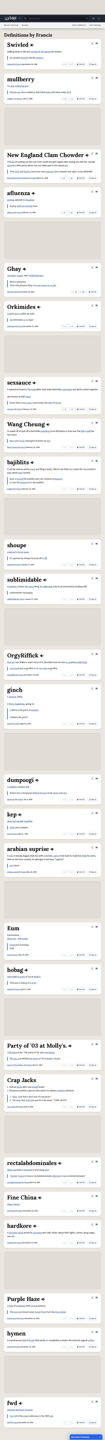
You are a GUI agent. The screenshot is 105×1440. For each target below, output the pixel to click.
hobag (9, 989)
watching (45, 431)
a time (33, 983)
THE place (12, 1052)
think (84, 855)
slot (51, 1416)
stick (69, 92)
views (26, 552)
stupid (20, 275)
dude (48, 92)
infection (56, 1176)
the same (29, 586)
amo (16, 313)
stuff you (21, 206)
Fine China (11, 1211)
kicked (23, 482)
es (24, 320)
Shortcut (19, 1410)
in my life (52, 285)
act (12, 162)
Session (12, 696)
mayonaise (67, 389)
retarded (11, 275)
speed (47, 51)
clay (65, 793)
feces (19, 1087)
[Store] (93, 18)
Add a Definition (79, 25)
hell (82, 431)
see (18, 92)
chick (17, 171)
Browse (25, 25)
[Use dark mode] (99, 18)
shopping (29, 200)
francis (19, 99)
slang (9, 1204)
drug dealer (60, 1312)
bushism (13, 586)
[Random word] (86, 18)
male (33, 389)
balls (9, 472)
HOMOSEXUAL (36, 275)
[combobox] (56, 18)
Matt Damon (40, 793)
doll (27, 786)
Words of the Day (11, 25)
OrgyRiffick (11, 675)
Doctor (14, 1176)
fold (24, 1340)
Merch (93, 64)
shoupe (10, 564)
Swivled (10, 64)
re (20, 827)
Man (12, 440)
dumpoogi (11, 799)
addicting (81, 662)
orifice (91, 1340)
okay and (11, 821)
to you (69, 662)
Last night (14, 668)
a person (11, 552)
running (34, 51)
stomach (28, 1170)
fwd (8, 1422)
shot (47, 1170)
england (49, 171)
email (25, 1416)
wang (22, 440)
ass (40, 668)
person (25, 86)
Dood (12, 945)
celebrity (13, 786)
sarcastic (13, 1232)
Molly (36, 976)
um (14, 938)
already (28, 206)
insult (20, 1232)
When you (11, 1170)
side (50, 402)
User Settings (95, 25)
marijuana (21, 1305)
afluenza (10, 212)
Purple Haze (11, 1318)
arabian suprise (13, 872)
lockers (39, 57)
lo (27, 320)
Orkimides (11, 326)
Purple (37, 1312)
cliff (45, 558)
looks (45, 668)
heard (44, 285)
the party (33, 1058)
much (32, 469)
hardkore (10, 1242)
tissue (32, 1340)
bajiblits (10, 489)
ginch (9, 723)
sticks (55, 793)
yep (18, 821)
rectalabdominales (14, 1182)
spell (88, 431)
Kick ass (11, 662)
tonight (34, 710)
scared (20, 479)
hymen (9, 1347)
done (9, 165)
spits (55, 855)
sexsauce (10, 409)
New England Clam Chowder (17, 178)
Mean (9, 938)
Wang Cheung (12, 447)
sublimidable (12, 599)
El (8, 313)
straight (24, 57)
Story (11, 704)
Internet (11, 1410)
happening (20, 704)
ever (39, 285)
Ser (11, 320)
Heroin (16, 1204)
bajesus (58, 479)
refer (9, 976)
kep (8, 834)
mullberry (10, 99)
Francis (18, 64)
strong (34, 1305)
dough (35, 1087)
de (28, 313)
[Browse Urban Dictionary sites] (12, 18)
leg (59, 402)
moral (20, 552)
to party (21, 976)
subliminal (47, 586)
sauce (28, 396)
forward (29, 1410)
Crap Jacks (11, 1107)
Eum (8, 955)
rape (12, 86)
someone (37, 1232)
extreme (61, 1090)
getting (10, 200)
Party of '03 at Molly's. (15, 1065)
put (12, 1416)
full (42, 51)
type (11, 1305)
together (28, 821)
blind (19, 86)
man (11, 855)
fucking (27, 171)
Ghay (9, 292)
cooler (25, 938)
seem (21, 1176)
